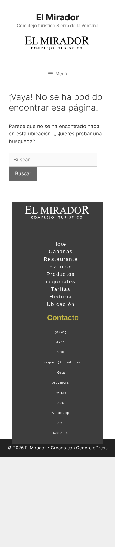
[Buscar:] (53, 160)
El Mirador (57, 17)
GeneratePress (92, 448)
